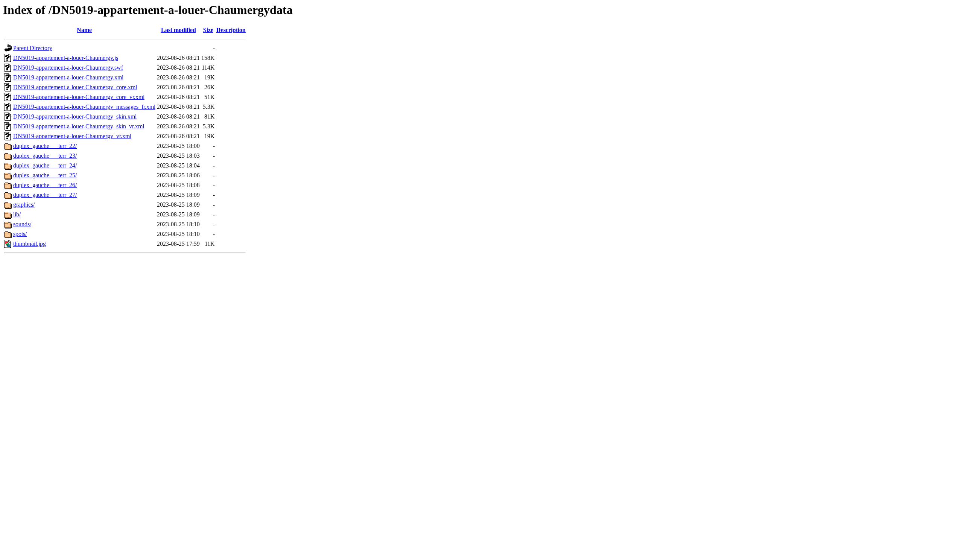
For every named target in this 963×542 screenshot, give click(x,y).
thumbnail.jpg (29, 244)
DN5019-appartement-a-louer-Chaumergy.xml (68, 77)
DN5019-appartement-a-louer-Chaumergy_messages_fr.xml (84, 107)
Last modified (178, 30)
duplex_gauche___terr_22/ (45, 146)
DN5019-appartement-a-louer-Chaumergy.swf (68, 67)
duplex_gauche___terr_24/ (45, 165)
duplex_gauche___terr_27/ (45, 195)
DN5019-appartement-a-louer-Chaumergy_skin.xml (75, 116)
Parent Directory (32, 48)
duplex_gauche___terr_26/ (45, 185)
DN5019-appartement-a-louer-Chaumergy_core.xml (75, 87)
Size (208, 30)
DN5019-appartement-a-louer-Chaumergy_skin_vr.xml (78, 126)
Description (231, 30)
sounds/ (22, 224)
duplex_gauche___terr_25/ (45, 175)
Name (84, 30)
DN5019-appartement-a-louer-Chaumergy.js (65, 58)
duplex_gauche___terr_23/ (45, 155)
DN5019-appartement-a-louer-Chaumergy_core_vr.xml (78, 97)
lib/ (17, 214)
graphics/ (24, 204)
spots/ (20, 234)
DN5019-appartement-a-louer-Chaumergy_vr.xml (72, 136)
